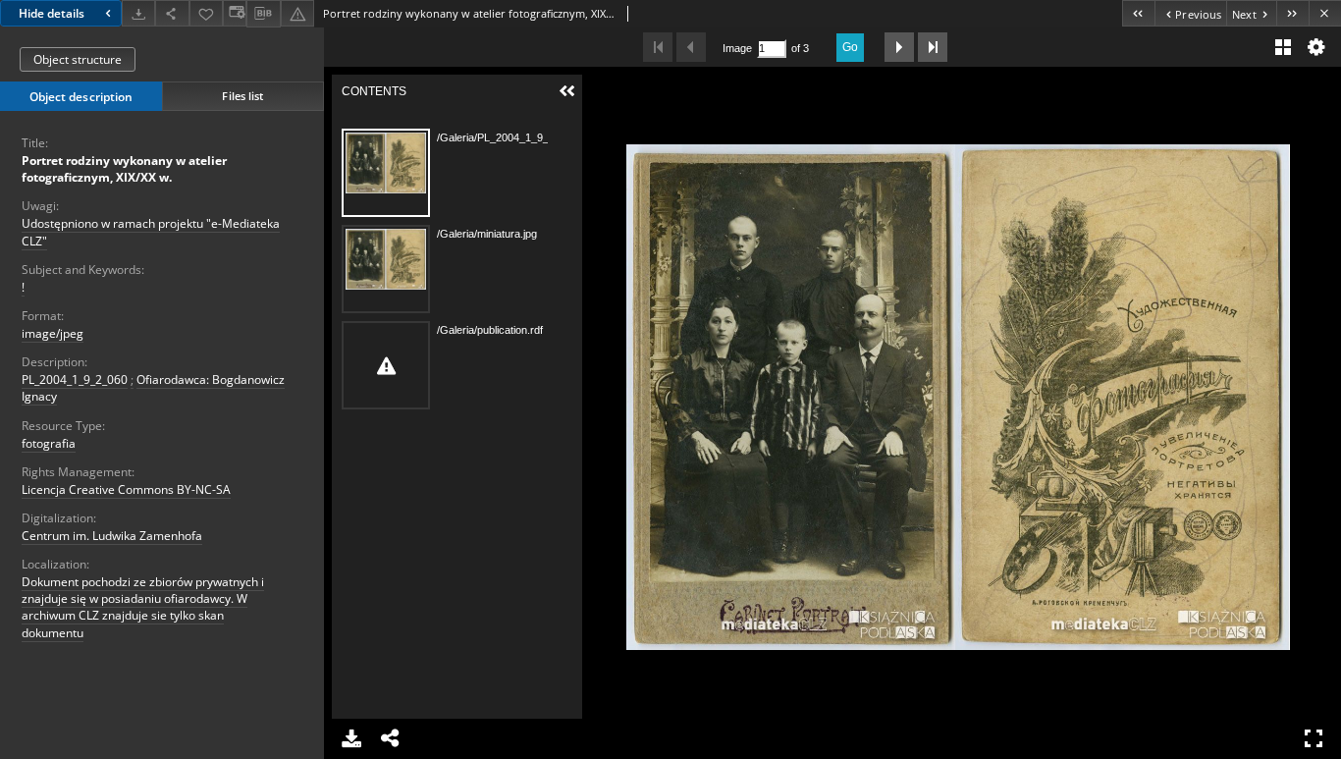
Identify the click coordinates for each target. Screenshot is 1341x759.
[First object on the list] (1138, 13)
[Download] (138, 13)
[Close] (1325, 13)
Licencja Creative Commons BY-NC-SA (126, 489)
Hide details (51, 13)
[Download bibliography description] (263, 13)
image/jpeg (52, 333)
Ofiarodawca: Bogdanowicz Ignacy (153, 388)
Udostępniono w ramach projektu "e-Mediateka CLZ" (151, 231)
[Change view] (234, 13)
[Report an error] (297, 13)
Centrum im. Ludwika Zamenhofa (112, 535)
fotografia (49, 443)
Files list (242, 95)
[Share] (171, 13)
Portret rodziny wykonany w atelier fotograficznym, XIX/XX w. (124, 169)
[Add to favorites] (206, 13)
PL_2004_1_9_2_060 (75, 379)
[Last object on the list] (1292, 13)
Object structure (77, 59)
